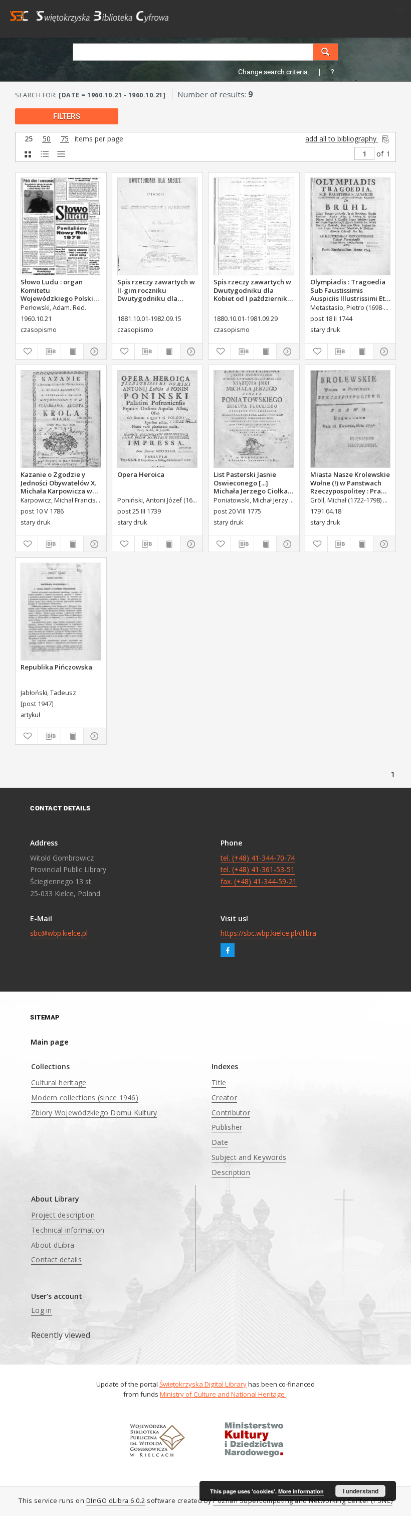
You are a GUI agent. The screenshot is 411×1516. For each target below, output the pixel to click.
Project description (63, 1215)
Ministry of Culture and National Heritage (223, 1394)
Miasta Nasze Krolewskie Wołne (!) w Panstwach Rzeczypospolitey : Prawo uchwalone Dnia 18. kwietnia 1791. (350, 482)
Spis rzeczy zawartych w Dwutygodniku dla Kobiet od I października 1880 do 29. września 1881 (252, 289)
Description (231, 1172)
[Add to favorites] (27, 352)
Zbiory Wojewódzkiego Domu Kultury (94, 1112)
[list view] (61, 154)
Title (219, 1082)
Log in (41, 1310)
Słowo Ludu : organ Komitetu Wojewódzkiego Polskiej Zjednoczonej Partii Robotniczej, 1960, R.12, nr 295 (60, 289)
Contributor (231, 1112)
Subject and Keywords (249, 1157)
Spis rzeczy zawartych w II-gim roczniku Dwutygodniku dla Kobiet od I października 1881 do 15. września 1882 (156, 289)
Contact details (56, 1259)
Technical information (67, 1230)
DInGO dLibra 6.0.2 (115, 1500)
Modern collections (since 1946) (84, 1097)
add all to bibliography (341, 138)
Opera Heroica (140, 474)
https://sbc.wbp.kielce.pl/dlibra (268, 933)
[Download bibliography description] (49, 352)
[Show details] (93, 352)
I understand (360, 1490)
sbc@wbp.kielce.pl (59, 933)
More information (301, 1491)
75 (65, 139)
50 (47, 139)
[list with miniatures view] (44, 154)
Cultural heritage (58, 1082)
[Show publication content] (72, 352)
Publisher (227, 1127)
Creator (224, 1097)
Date (220, 1142)
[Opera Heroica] (157, 419)
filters (66, 116)
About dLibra (52, 1245)
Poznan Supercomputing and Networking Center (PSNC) (302, 1500)
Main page (50, 1042)
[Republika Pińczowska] (61, 611)
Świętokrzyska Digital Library (203, 1384)
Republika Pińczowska (56, 666)
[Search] (325, 52)
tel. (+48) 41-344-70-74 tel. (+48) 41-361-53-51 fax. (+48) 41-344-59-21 (259, 870)
